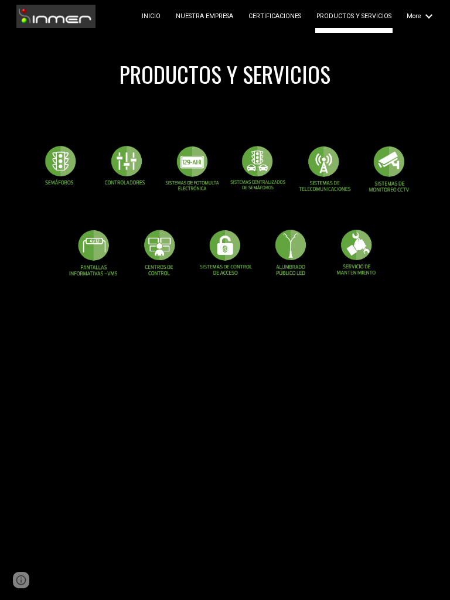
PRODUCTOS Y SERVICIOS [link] (353, 16)
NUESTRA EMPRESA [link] (204, 16)
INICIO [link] (151, 16)
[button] (21, 580)
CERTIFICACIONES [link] (274, 16)
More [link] (414, 16)
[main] (225, 79)
